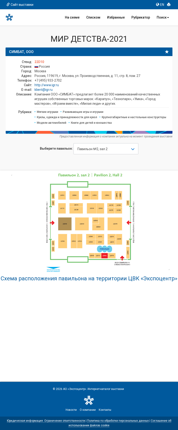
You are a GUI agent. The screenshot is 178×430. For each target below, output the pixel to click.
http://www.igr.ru (47, 85)
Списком (93, 17)
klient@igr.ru (44, 90)
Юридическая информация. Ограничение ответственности (46, 420)
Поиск (162, 17)
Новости (71, 409)
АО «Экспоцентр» (74, 389)
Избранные (116, 17)
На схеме (72, 17)
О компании (88, 409)
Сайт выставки (22, 4)
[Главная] (11, 17)
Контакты (105, 409)
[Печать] (168, 4)
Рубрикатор (140, 17)
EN (162, 4)
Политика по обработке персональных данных (118, 420)
